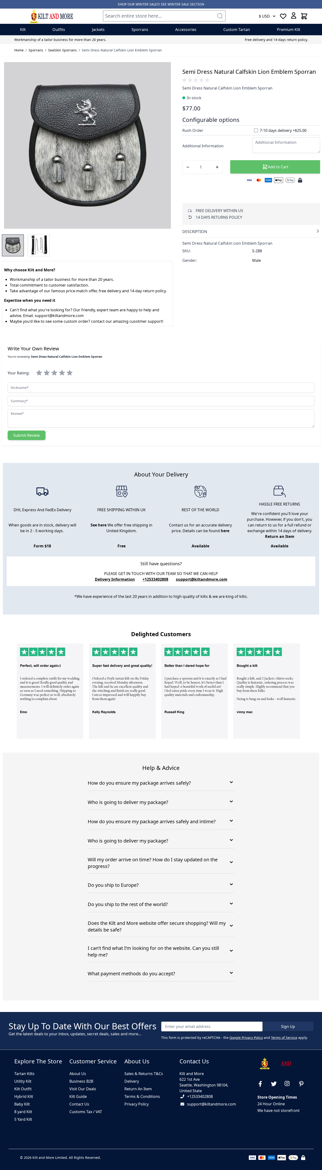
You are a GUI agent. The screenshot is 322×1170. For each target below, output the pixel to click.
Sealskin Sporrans (62, 50)
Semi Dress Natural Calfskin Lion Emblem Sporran (122, 50)
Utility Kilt (22, 1081)
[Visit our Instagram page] (289, 1084)
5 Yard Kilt (23, 1119)
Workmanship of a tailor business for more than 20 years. (60, 39)
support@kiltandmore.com (201, 579)
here (225, 530)
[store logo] (51, 16)
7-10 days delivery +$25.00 (283, 130)
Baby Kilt (22, 1104)
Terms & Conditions (142, 1096)
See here (99, 525)
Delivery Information (115, 579)
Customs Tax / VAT (85, 1111)
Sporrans (36, 50)
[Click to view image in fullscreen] (87, 145)
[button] (196, 80)
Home (19, 50)
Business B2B (81, 1081)
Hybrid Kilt (23, 1096)
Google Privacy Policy (246, 1037)
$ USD (264, 16)
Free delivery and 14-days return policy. (276, 39)
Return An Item (138, 1088)
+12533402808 (200, 1096)
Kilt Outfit (23, 1088)
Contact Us (79, 1104)
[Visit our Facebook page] (262, 1084)
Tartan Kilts (24, 1073)
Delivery (131, 1081)
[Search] (220, 15)
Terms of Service (284, 1037)
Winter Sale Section (186, 4)
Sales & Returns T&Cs (143, 1073)
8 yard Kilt (23, 1111)
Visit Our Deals (82, 1088)
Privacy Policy (136, 1104)
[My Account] (293, 15)
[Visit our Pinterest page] (303, 1084)
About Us (77, 1073)
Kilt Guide (78, 1096)
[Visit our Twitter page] (276, 1084)
